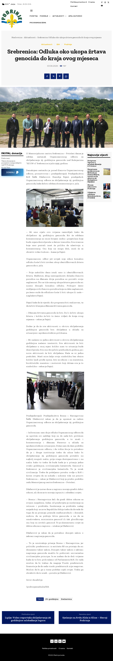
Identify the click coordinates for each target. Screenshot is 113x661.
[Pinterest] (59, 76)
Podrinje (68, 44)
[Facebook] (101, 2)
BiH (58, 44)
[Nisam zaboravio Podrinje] (106, 186)
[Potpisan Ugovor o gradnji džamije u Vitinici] (106, 163)
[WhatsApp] (66, 76)
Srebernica (66, 599)
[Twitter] (108, 2)
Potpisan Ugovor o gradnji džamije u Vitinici (94, 163)
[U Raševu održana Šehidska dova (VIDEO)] (106, 195)
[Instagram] (105, 2)
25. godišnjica (51, 599)
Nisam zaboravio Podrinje (92, 187)
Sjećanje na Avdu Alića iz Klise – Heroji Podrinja (84, 619)
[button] (31, 27)
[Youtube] (101, 5)
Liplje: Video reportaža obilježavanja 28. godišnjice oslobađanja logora (28, 619)
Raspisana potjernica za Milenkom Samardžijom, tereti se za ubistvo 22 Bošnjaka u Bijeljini (94, 175)
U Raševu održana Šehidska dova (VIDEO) (94, 195)
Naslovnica (17, 37)
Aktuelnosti (30, 37)
